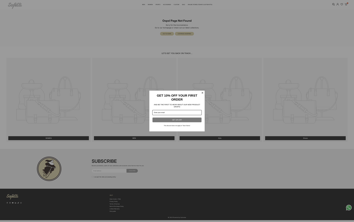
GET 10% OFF (177, 120)
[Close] (202, 93)
